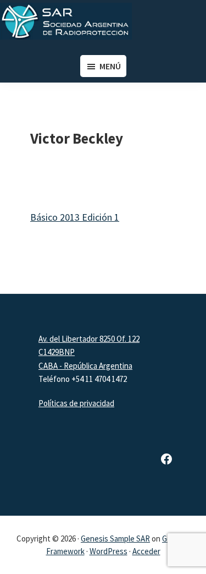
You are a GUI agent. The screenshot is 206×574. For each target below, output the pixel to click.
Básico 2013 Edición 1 (74, 217)
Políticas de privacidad (76, 403)
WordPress (108, 551)
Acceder (146, 551)
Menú (110, 66)
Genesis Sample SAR (115, 538)
